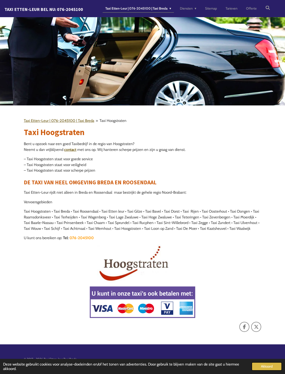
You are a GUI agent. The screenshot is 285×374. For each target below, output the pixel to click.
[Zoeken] (268, 8)
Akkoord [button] (267, 366)
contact (70, 149)
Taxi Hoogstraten (113, 120)
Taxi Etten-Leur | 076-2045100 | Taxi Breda (59, 120)
